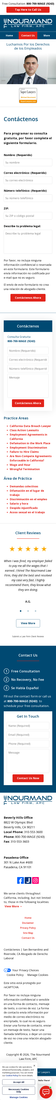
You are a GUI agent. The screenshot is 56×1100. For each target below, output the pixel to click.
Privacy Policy (28, 927)
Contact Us (28, 35)
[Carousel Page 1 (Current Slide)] (20, 611)
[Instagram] (35, 880)
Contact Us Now (28, 778)
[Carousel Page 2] (28, 611)
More (47, 35)
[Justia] (28, 880)
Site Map (28, 933)
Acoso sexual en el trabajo (27, 512)
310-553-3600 (33, 832)
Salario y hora (19, 503)
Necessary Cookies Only (19, 1090)
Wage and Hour (20, 465)
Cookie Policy (15, 975)
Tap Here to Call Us (28, 9)
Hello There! (44, 1080)
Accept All (18, 1082)
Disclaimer (28, 923)
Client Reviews (28, 532)
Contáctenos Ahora (28, 297)
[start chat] (46, 1092)
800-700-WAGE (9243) (30, 837)
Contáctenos (28, 326)
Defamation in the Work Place (30, 443)
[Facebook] (20, 880)
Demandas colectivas (24, 486)
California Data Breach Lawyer (30, 426)
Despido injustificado (24, 508)
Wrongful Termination (25, 469)
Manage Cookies (37, 975)
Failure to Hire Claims (24, 452)
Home (9, 35)
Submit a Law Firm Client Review (28, 636)
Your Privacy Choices (25, 970)
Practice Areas (16, 417)
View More (28, 623)
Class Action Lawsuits (24, 430)
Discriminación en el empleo (28, 499)
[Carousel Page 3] (35, 611)
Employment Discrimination (28, 447)
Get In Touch (28, 716)
